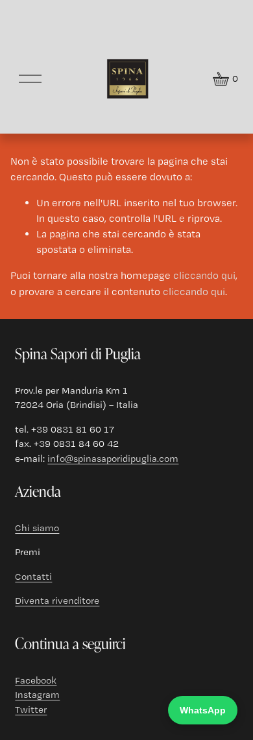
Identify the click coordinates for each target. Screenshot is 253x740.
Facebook (35, 680)
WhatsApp (203, 710)
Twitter (31, 709)
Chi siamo (37, 528)
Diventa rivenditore (57, 600)
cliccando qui (204, 275)
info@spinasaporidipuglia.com (112, 458)
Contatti (33, 576)
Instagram (37, 694)
